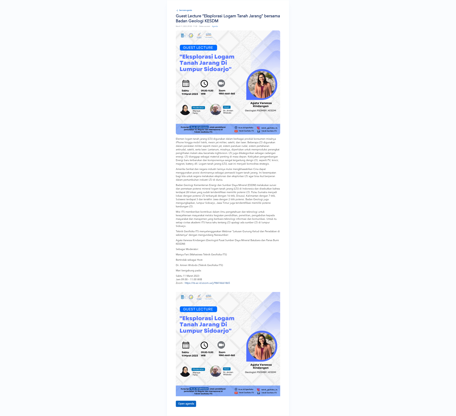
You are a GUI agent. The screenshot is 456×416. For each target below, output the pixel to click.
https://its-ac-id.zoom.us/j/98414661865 (207, 283)
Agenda (215, 26)
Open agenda (186, 403)
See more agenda (185, 10)
